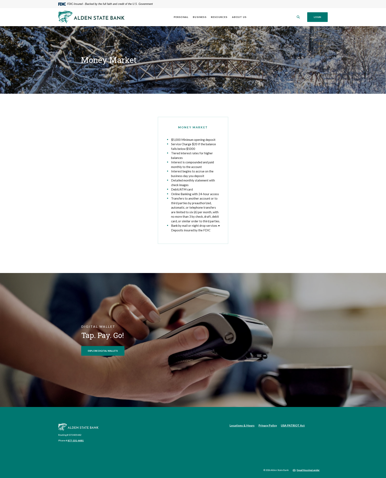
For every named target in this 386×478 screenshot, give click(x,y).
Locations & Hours (242, 425)
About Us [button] (239, 17)
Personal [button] (181, 17)
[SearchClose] (298, 17)
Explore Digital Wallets (103, 350)
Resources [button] (219, 17)
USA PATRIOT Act (293, 425)
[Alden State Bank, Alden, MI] (91, 17)
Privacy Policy (268, 425)
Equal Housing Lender (308, 470)
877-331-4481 (76, 440)
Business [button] (199, 17)
